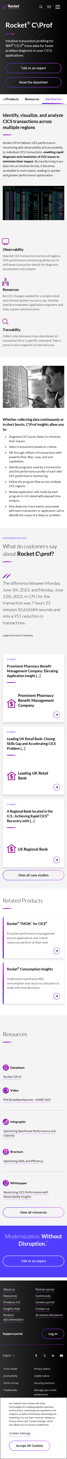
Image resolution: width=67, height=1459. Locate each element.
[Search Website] (41, 7)
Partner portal (45, 1289)
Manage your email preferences (45, 1392)
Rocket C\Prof (12, 1077)
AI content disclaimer (49, 1315)
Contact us (42, 1309)
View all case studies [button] (33, 875)
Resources (10, 1296)
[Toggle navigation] (57, 7)
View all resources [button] (33, 1212)
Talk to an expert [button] (33, 68)
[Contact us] (49, 7)
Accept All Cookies (29, 1446)
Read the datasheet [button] (33, 82)
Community (43, 1296)
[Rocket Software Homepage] (11, 6)
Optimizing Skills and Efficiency (23, 1161)
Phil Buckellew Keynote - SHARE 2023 (27, 1100)
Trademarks (10, 1390)
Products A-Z (11, 1302)
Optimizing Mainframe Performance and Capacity (29, 1133)
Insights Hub (11, 1309)
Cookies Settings (19, 1433)
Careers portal (45, 1302)
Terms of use (10, 1383)
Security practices (44, 1383)
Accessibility (10, 1375)
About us (9, 1289)
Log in (52, 1334)
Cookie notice (41, 1375)
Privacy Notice (42, 1368)
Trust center (10, 1368)
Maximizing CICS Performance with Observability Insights (25, 1194)
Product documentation (13, 1317)
